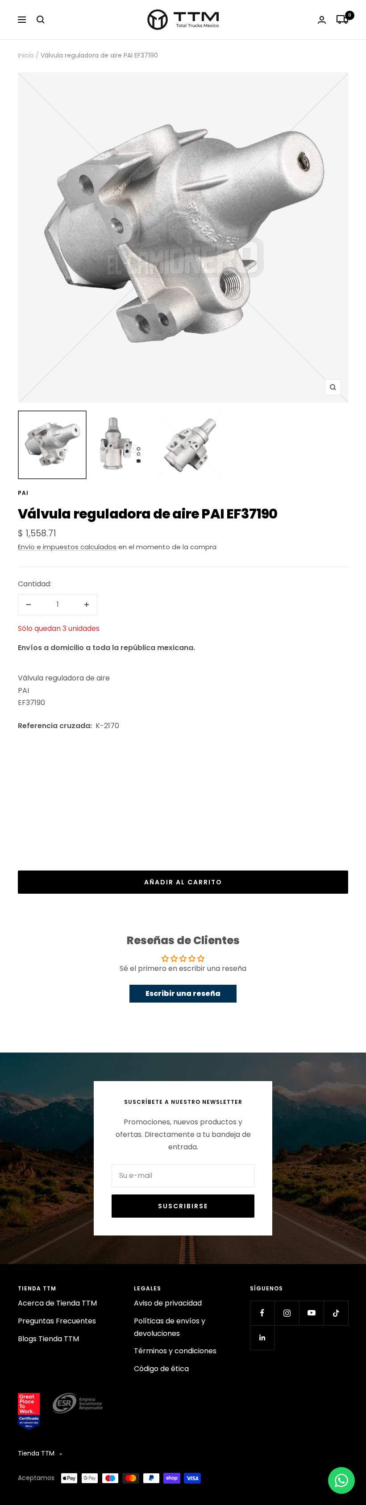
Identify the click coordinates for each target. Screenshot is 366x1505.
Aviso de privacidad (168, 1303)
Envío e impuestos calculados (67, 546)
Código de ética (161, 1369)
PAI (23, 493)
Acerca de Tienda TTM (57, 1303)
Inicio (26, 55)
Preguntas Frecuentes (57, 1321)
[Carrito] (342, 19)
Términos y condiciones (175, 1351)
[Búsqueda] (41, 20)
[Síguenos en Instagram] (286, 1313)
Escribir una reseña (183, 993)
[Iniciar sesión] (322, 20)
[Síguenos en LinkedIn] (262, 1337)
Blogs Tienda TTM (48, 1339)
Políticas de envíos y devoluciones (169, 1327)
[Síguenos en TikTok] (336, 1313)
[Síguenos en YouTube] (311, 1313)
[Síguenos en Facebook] (262, 1313)
